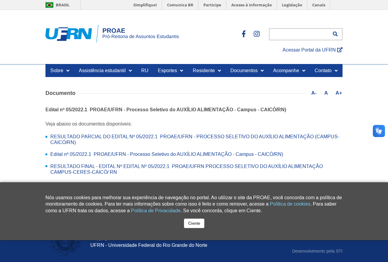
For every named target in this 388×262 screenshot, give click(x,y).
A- (313, 93)
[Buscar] (335, 34)
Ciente (194, 223)
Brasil (62, 5)
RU (145, 70)
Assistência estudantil (102, 70)
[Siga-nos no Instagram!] (257, 34)
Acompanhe (286, 70)
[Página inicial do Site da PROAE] (112, 34)
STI (339, 251)
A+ (339, 93)
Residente (204, 70)
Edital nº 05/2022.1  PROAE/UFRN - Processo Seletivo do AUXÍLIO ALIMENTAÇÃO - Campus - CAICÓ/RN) (166, 154)
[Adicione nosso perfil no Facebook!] (244, 34)
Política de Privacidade (156, 210)
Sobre (56, 70)
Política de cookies (290, 204)
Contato (323, 70)
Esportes (167, 70)
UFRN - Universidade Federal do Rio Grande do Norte (148, 245)
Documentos (244, 70)
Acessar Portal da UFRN (310, 49)
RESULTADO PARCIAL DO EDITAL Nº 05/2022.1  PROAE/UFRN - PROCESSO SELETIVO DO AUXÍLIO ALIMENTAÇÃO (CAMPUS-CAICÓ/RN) (194, 139)
